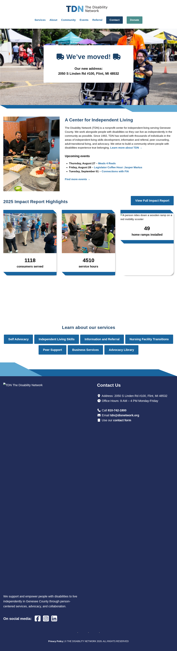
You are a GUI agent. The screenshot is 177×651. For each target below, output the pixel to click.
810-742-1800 (117, 410)
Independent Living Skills (57, 339)
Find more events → (77, 179)
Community (68, 19)
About (53, 19)
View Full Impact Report (152, 200)
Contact (114, 19)
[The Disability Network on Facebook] (37, 618)
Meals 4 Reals (107, 163)
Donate (134, 19)
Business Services (85, 350)
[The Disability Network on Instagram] (46, 618)
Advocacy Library (121, 350)
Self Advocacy (18, 339)
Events (84, 19)
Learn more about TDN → (126, 147)
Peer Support (52, 350)
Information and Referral (102, 339)
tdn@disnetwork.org (124, 415)
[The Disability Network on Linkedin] (54, 618)
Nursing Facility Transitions (149, 339)
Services (40, 19)
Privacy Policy (55, 641)
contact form (122, 420)
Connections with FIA (115, 171)
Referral (97, 19)
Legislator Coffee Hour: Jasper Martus (118, 167)
